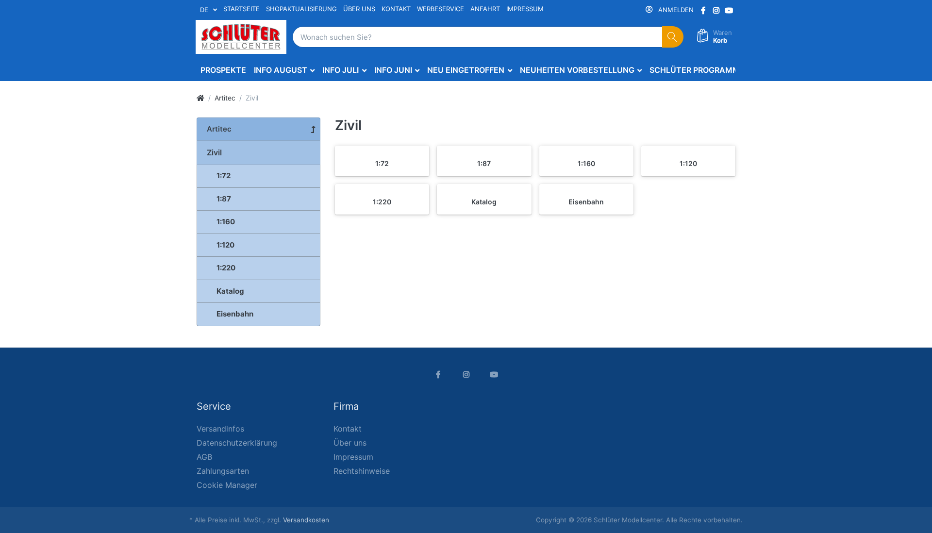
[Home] (200, 98)
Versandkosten (306, 520)
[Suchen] (673, 37)
